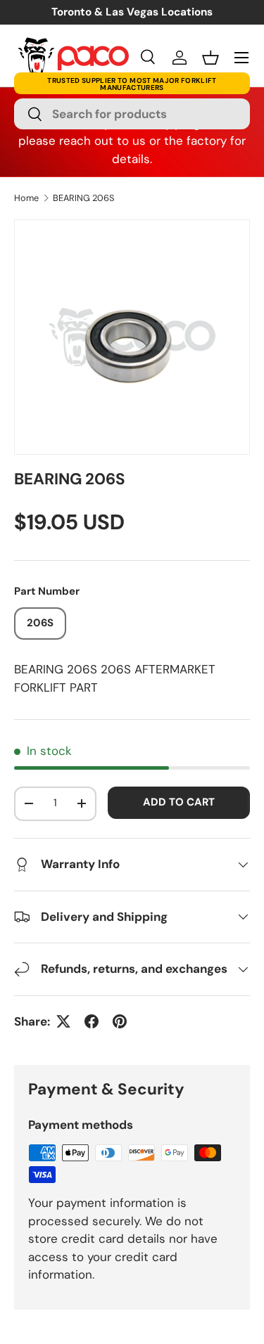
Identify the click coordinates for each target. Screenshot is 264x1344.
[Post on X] (63, 1021)
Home (26, 198)
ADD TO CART (179, 802)
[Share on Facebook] (91, 1021)
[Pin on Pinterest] (120, 1021)
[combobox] (132, 113)
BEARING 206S (83, 198)
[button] (210, 57)
